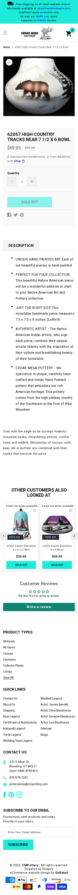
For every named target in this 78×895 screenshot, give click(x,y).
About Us (9, 704)
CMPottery (30, 865)
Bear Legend (11, 716)
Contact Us (10, 698)
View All (8, 677)
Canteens (9, 659)
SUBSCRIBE (18, 844)
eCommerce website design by (32, 872)
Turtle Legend (12, 734)
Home (6, 47)
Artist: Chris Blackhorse (56, 710)
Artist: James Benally (54, 704)
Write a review (39, 607)
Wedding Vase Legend (17, 740)
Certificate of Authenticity (20, 722)
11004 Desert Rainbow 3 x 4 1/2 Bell (21, 547)
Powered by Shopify (39, 869)
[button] (5, 32)
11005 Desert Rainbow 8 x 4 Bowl (57, 547)
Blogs (44, 734)
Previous (3, 536)
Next (74, 536)
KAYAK (41, 20)
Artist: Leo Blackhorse (55, 722)
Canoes (8, 653)
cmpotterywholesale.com (54, 8)
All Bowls (9, 641)
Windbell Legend (51, 698)
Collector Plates (13, 665)
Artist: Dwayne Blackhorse (58, 716)
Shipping (9, 710)
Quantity (13, 173)
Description (21, 245)
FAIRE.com (43, 16)
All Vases (9, 647)
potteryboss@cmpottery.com (28, 784)
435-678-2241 (18, 777)
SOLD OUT (21, 565)
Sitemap (46, 728)
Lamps (7, 671)
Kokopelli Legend (14, 728)
